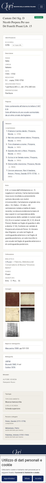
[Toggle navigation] (41, 7)
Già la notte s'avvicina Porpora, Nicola (24, 164)
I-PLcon (8, 262)
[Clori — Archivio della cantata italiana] (16, 454)
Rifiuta (27, 478)
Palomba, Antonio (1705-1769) (17, 435)
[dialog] (23, 469)
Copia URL (17, 45)
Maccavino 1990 (12, 348)
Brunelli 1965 (10, 364)
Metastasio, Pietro (12, 428)
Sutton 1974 (10, 367)
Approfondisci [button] (9, 478)
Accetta (38, 478)
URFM (7, 361)
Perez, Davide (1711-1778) (15, 421)
